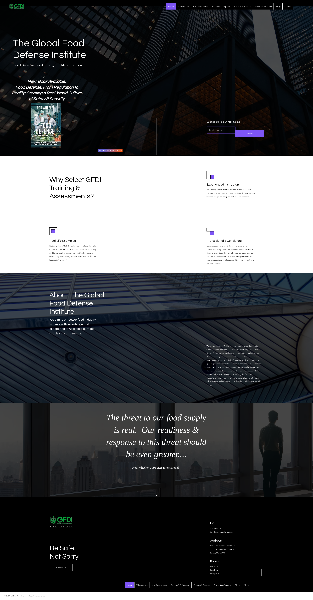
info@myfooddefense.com (222, 532)
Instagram (214, 573)
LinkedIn (214, 566)
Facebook (214, 570)
